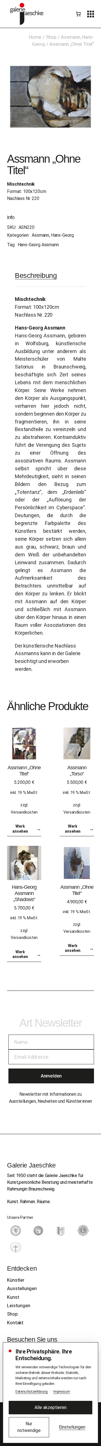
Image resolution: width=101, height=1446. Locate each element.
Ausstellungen (22, 1288)
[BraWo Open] (38, 1230)
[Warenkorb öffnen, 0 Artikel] (78, 14)
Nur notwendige (29, 1427)
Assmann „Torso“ (77, 771)
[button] (90, 14)
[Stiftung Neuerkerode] (15, 1247)
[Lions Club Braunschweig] (83, 1230)
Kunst (13, 1297)
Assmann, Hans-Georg (53, 235)
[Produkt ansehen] (24, 743)
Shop (12, 1314)
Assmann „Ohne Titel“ (24, 771)
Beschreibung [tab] (36, 275)
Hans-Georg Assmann (38, 244)
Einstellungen (72, 1427)
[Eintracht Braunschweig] (15, 1230)
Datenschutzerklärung (31, 1392)
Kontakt (15, 1322)
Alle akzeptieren (50, 1407)
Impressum (61, 1392)
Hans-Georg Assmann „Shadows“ (24, 893)
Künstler (15, 1280)
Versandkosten (24, 812)
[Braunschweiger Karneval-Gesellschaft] (60, 1230)
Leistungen (18, 1305)
